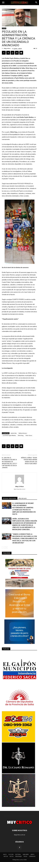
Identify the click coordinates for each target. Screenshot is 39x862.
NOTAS (8, 7)
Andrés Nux (14, 433)
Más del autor (23, 498)
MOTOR (6, 856)
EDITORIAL (18, 854)
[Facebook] (19, 847)
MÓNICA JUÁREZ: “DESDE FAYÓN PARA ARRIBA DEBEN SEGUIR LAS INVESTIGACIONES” (29, 460)
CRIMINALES (32, 856)
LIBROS (32, 854)
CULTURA (11, 854)
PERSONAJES (18, 856)
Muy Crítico (7, 48)
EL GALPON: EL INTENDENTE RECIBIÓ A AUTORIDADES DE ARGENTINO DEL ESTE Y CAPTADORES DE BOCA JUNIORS (9, 462)
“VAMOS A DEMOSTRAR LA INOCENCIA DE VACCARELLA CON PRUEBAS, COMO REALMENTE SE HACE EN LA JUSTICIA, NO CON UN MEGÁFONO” (24, 538)
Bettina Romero (23, 433)
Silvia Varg (20, 435)
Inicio (3, 7)
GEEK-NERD (26, 854)
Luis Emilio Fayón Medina (9, 435)
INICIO (5, 854)
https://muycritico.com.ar (19, 489)
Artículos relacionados (9, 498)
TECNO (25, 856)
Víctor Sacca (29, 435)
